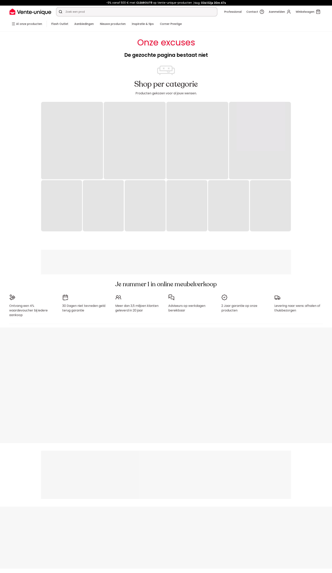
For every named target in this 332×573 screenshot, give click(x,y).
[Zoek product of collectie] (60, 12)
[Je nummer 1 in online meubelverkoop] (30, 11)
